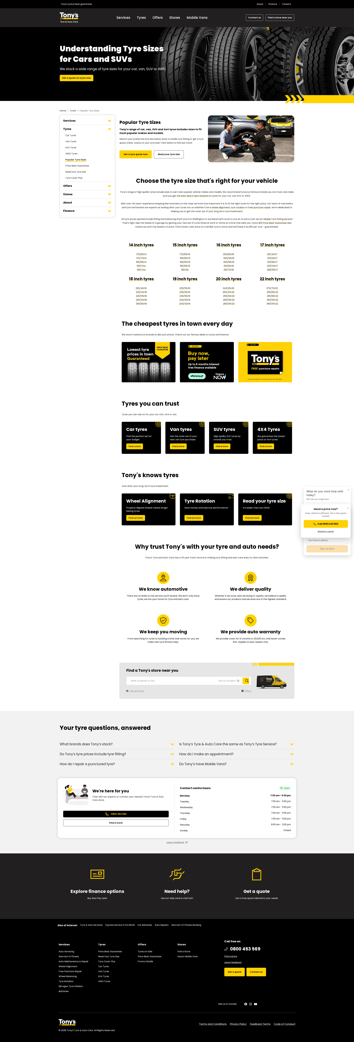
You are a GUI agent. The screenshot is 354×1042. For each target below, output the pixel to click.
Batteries (64, 991)
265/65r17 (272, 269)
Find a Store (183, 951)
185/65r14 (141, 262)
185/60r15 (185, 258)
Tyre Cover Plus (73, 177)
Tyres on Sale (145, 951)
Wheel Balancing (68, 976)
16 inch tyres (228, 245)
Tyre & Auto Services (91, 925)
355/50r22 (272, 299)
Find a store (135, 446)
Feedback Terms (260, 1024)
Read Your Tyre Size (108, 956)
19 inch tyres (185, 279)
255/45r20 (228, 292)
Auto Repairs (162, 925)
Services (123, 17)
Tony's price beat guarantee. (76, 4)
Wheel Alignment (68, 966)
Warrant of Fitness (69, 956)
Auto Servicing (66, 951)
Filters (248, 691)
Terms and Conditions (213, 1024)
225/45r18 (141, 292)
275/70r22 (272, 288)
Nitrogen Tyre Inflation (71, 986)
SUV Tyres (70, 147)
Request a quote (326, 531)
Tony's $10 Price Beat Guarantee (269, 222)
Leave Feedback (175, 842)
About (260, 4)
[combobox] (188, 681)
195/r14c (141, 269)
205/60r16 (228, 254)
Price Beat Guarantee (77, 165)
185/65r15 (185, 262)
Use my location (227, 680)
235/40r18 (141, 299)
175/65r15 (185, 254)
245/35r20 (228, 288)
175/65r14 (141, 254)
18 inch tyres (141, 279)
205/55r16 (228, 258)
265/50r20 (229, 299)
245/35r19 (184, 299)
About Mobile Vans (187, 956)
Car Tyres (70, 135)
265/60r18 (141, 303)
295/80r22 (272, 296)
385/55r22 (272, 303)
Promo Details (145, 961)
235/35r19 (184, 292)
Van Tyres (70, 141)
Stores (174, 17)
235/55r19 (184, 296)
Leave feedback (233, 962)
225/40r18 (141, 288)
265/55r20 (229, 303)
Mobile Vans (197, 17)
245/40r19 (184, 303)
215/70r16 (229, 269)
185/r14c (141, 265)
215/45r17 (272, 254)
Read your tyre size (75, 171)
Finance (272, 4)
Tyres (141, 17)
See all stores (137, 691)
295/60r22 (272, 292)
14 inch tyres (141, 245)
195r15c (185, 269)
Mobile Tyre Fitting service (277, 219)
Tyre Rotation (66, 981)
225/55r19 (184, 288)
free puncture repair (259, 207)
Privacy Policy (238, 1024)
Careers (286, 4)
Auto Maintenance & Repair (73, 961)
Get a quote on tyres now (76, 78)
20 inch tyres (228, 279)
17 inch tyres (272, 245)
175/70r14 (141, 258)
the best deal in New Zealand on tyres (197, 195)
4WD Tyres (71, 153)
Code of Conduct (284, 1024)
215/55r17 (272, 258)
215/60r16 (229, 265)
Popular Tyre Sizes (75, 159)
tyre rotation (238, 207)
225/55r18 (141, 296)
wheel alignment (221, 207)
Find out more (136, 518)
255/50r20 (229, 296)
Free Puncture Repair (70, 971)
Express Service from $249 (120, 925)
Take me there (327, 549)
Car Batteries (144, 925)
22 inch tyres (272, 279)
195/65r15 (185, 265)
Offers (158, 17)
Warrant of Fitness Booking (186, 925)
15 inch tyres (185, 245)
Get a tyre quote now (135, 154)
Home (63, 110)
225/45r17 (272, 265)
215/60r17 (272, 262)
